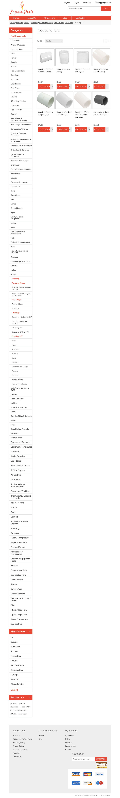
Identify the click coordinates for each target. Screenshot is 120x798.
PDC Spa (15, 675)
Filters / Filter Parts (19, 610)
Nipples (15, 371)
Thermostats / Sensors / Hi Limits (21, 497)
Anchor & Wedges (18, 45)
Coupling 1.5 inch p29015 (63, 70)
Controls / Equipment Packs (20, 560)
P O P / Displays (18, 470)
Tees (14, 341)
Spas (13, 247)
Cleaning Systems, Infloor (20, 261)
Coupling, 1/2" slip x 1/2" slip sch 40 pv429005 (82, 114)
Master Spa (16, 656)
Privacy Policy (18, 746)
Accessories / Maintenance (17, 553)
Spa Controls (16, 624)
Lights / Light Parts (19, 615)
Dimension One (17, 684)
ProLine (14, 651)
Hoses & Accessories (19, 407)
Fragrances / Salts (19, 570)
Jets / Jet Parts (17, 503)
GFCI (13, 605)
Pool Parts (15, 451)
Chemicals (15, 105)
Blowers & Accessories (19, 182)
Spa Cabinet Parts (18, 575)
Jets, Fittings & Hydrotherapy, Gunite (19, 119)
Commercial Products (20, 442)
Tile (12, 199)
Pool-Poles (15, 88)
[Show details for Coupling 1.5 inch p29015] (64, 57)
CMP (13, 54)
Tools (13, 191)
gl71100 (13, 714)
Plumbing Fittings (46, 23)
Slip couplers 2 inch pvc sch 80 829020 (101, 113)
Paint (13, 227)
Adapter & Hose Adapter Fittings (21, 288)
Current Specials (18, 594)
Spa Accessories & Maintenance (18, 233)
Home (16, 18)
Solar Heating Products (20, 429)
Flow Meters (15, 174)
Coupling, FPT (17, 328)
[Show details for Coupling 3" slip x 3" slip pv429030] (45, 100)
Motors (13, 270)
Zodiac (13, 66)
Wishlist (68, 750)
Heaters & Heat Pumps (19, 161)
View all (14, 690)
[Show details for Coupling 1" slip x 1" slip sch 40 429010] (45, 57)
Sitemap (16, 735)
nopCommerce (22, 795)
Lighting (14, 403)
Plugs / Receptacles (20, 538)
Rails (13, 238)
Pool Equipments (22, 23)
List (109, 41)
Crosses (15, 362)
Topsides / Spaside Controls (19, 522)
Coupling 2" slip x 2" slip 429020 (82, 70)
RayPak (14, 97)
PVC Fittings (59, 23)
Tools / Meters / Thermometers (18, 485)
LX (12, 637)
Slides (13, 420)
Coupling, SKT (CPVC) (20, 332)
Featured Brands (18, 547)
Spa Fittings (16, 461)
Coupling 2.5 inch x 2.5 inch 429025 (101, 70)
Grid (104, 41)
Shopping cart (70, 746)
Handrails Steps (17, 49)
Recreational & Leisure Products (19, 252)
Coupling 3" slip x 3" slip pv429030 (45, 113)
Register (67, 3)
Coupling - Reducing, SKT (22, 317)
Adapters (15, 349)
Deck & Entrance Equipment (17, 155)
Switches (15, 533)
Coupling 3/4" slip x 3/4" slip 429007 (64, 113)
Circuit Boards (17, 580)
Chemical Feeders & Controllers (18, 134)
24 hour (13, 703)
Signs (13, 212)
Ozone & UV (15, 187)
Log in (76, 3)
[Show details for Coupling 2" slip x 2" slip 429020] (82, 57)
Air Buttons (16, 480)
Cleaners (14, 257)
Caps (14, 358)
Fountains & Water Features (21, 146)
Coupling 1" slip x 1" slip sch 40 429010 (45, 70)
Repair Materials (17, 208)
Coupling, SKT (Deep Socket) (20, 322)
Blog (65, 18)
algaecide (14, 707)
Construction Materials (19, 129)
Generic (14, 642)
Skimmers (15, 433)
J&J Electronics (17, 665)
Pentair (13, 58)
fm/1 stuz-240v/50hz (18, 710)
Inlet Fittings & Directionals (21, 125)
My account (49, 18)
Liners (13, 412)
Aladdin (14, 62)
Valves (13, 204)
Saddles (15, 375)
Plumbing (34, 23)
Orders (67, 739)
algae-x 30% (25, 707)
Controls (14, 266)
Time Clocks (15, 195)
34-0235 (22, 703)
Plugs (14, 345)
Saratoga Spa (17, 670)
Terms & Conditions (20, 750)
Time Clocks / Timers (20, 466)
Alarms (13, 114)
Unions (13, 223)
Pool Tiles (14, 79)
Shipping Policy (19, 742)
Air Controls (16, 475)
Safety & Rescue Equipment (17, 218)
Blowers (14, 517)
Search (41, 735)
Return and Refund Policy (23, 739)
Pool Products (16, 110)
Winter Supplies (18, 456)
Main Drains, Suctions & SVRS (20, 389)
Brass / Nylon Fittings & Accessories (21, 294)
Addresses (69, 742)
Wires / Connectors (19, 619)
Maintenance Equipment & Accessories (21, 140)
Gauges (14, 178)
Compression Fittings (20, 367)
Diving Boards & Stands (20, 150)
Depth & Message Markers (21, 169)
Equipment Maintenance (21, 447)
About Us (31, 18)
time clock (23, 714)
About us (16, 753)
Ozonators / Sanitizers (20, 491)
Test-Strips (15, 75)
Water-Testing (16, 92)
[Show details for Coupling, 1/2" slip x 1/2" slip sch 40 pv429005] (82, 100)
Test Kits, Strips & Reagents (21, 416)
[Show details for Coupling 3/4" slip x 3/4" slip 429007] (64, 100)
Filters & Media (16, 438)
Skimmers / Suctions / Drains (21, 599)
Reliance (14, 679)
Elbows (15, 354)
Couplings (69, 23)
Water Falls (15, 41)
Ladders (14, 394)
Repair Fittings (17, 304)
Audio (13, 512)
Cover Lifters (16, 589)
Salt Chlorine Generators (20, 242)
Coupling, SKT (17, 336)
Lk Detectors (16, 84)
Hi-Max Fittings (18, 380)
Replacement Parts (19, 542)
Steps (13, 425)
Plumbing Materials (19, 384)
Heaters (14, 566)
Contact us (80, 18)
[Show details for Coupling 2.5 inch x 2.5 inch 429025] (101, 57)
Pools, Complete (17, 399)
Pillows (14, 584)
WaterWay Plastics (18, 101)
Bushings (15, 308)
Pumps (13, 274)
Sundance (15, 647)
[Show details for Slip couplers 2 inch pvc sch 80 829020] (101, 100)
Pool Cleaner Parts (18, 71)
